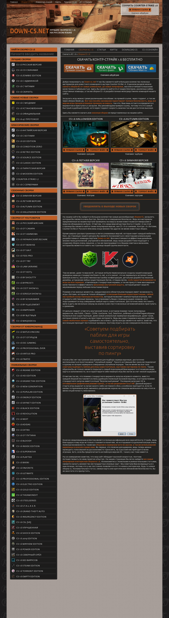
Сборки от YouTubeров (25, 218)
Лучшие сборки (21, 60)
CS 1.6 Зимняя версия (134, 160)
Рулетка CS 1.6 (70, 2)
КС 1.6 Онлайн (86, 2)
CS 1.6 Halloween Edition (86, 119)
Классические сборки (25, 125)
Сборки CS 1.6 (27, 2)
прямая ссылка (74, 150)
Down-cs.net (29, 31)
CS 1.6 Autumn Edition (134, 119)
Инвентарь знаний (44, 2)
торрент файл (97, 150)
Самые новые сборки (24, 98)
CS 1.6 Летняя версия (86, 160)
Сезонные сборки (22, 191)
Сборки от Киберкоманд (27, 327)
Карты (58, 2)
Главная (14, 2)
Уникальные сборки (24, 365)
